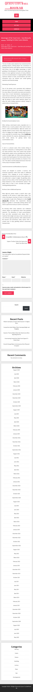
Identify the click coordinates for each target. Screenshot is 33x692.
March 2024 (16, 474)
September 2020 (16, 621)
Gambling (16, 29)
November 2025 (16, 398)
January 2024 (16, 482)
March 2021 (16, 597)
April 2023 (16, 518)
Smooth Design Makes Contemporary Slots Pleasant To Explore (16, 345)
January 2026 (16, 390)
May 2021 (16, 589)
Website (23, 277)
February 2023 (16, 526)
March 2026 (16, 382)
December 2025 (16, 394)
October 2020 (16, 617)
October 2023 (16, 494)
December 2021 (16, 569)
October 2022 (16, 541)
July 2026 (16, 374)
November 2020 (16, 613)
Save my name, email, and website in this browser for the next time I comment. (16, 288)
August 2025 (16, 410)
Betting (16, 25)
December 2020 (16, 609)
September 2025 (16, 406)
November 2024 (16, 442)
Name (4, 277)
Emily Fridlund (8, 58)
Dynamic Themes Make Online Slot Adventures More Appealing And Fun (16, 333)
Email (13, 277)
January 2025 (16, 434)
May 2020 (16, 637)
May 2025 (16, 418)
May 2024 (16, 466)
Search (16, 305)
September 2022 (16, 545)
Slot (17, 673)
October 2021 (16, 577)
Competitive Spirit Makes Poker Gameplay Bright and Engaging (17, 328)
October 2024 (16, 446)
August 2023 (16, 502)
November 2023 (16, 490)
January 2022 (16, 565)
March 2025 (16, 426)
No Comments (8, 60)
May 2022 (16, 553)
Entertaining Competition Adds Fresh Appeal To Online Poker (16, 339)
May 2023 (16, 513)
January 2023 (16, 529)
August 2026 (16, 370)
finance (16, 657)
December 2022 (16, 533)
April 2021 (16, 593)
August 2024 (16, 454)
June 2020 (16, 633)
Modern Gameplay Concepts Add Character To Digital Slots (16, 322)
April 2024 (16, 470)
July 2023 (16, 506)
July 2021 (16, 581)
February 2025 (16, 430)
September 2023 (16, 498)
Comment (5, 259)
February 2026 (16, 386)
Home (16, 21)
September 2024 (16, 450)
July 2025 (16, 414)
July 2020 (16, 629)
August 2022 (16, 549)
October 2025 (16, 402)
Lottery (16, 665)
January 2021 (16, 605)
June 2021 (16, 585)
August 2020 (16, 625)
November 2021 (16, 573)
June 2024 (16, 462)
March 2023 (16, 521)
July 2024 (16, 458)
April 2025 (16, 422)
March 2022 (16, 557)
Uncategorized (16, 677)
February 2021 (16, 601)
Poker (16, 669)
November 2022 (16, 537)
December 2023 (16, 486)
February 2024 (16, 478)
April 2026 (16, 378)
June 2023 (16, 510)
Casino (24, 58)
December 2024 (16, 438)
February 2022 (16, 561)
